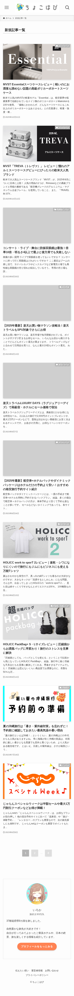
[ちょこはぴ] (37, 7)
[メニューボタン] (6, 7)
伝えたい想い (22, 970)
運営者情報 (37, 970)
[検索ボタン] (67, 7)
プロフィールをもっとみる (37, 946)
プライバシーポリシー (37, 975)
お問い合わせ (52, 970)
